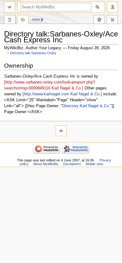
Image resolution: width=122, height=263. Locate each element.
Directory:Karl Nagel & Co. (86, 106)
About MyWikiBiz (45, 164)
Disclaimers (72, 164)
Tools (112, 20)
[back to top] (61, 130)
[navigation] (9, 7)
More (36, 19)
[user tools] (112, 7)
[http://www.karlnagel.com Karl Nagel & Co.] (62, 94)
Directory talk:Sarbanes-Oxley (33, 53)
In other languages (99, 20)
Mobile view (94, 164)
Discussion (23, 20)
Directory (9, 20)
